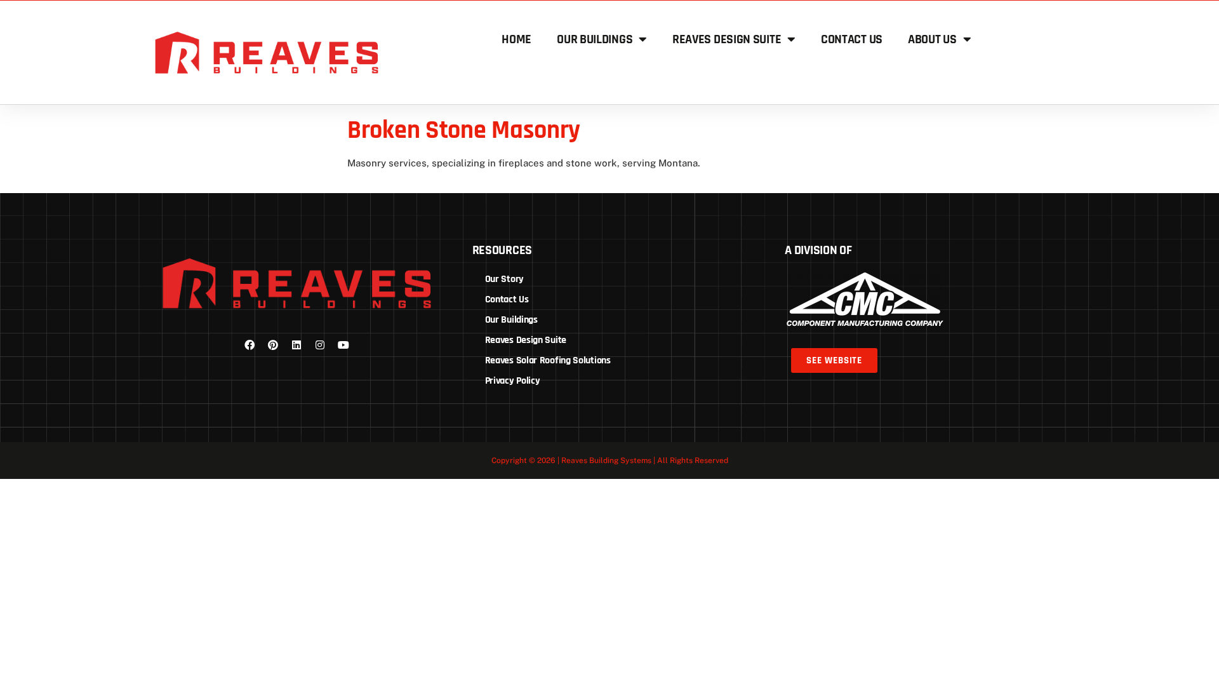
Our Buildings (594, 39)
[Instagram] (320, 345)
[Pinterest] (273, 345)
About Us (932, 39)
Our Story (504, 279)
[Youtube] (343, 345)
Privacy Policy (512, 380)
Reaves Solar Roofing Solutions (548, 360)
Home (516, 39)
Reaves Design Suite (726, 39)
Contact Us (852, 39)
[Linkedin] (296, 345)
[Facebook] (249, 345)
